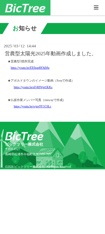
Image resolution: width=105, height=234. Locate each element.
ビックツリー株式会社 (29, 167)
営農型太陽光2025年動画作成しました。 (51, 53)
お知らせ (25, 28)
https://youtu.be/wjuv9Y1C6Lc (32, 106)
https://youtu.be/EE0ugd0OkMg (30, 68)
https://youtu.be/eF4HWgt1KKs (33, 87)
